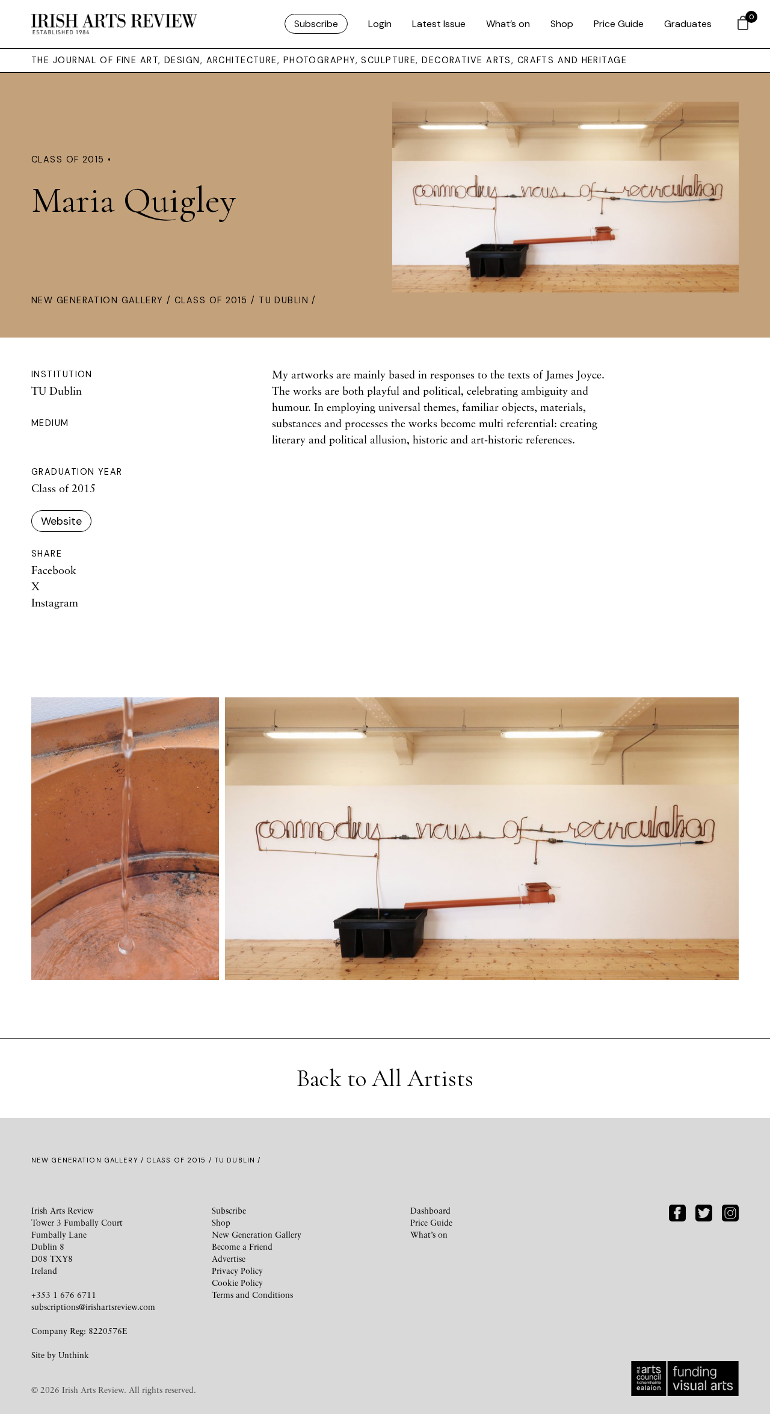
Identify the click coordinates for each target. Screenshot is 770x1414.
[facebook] (677, 1211)
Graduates (688, 23)
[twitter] (703, 1211)
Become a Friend (242, 1246)
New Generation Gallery (97, 300)
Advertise (228, 1258)
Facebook (53, 569)
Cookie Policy (237, 1282)
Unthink (73, 1355)
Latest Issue (439, 23)
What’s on (508, 23)
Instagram (54, 602)
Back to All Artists (385, 1078)
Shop (561, 23)
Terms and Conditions (252, 1294)
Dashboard (430, 1210)
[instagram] (730, 1211)
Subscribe (316, 23)
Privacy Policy (237, 1270)
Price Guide (619, 23)
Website (61, 521)
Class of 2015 (211, 300)
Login (380, 23)
